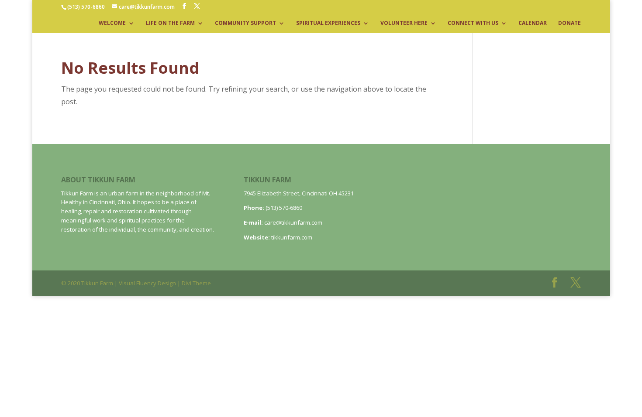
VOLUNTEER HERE (404, 23)
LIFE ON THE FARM (170, 23)
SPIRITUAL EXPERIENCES (328, 23)
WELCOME (112, 23)
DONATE (569, 23)
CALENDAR (532, 23)
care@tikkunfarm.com (293, 222)
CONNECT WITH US (473, 23)
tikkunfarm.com (291, 237)
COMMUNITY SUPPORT (245, 23)
